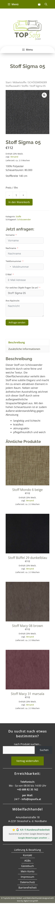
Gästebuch (27, 866)
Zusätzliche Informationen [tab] (24, 349)
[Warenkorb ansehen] (39, 4)
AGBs (27, 860)
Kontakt (27, 855)
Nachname (11, 248)
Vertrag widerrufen (27, 761)
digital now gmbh (31, 900)
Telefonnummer (13, 261)
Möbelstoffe (19, 82)
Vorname (10, 234)
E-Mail (9, 274)
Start (8, 82)
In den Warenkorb (19, 202)
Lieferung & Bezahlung (27, 849)
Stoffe (25, 85)
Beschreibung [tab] (16, 342)
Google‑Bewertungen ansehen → (34, 837)
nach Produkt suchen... (27, 744)
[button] (44, 95)
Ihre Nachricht (12, 300)
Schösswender (24, 219)
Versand (14, 156)
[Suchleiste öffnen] (46, 4)
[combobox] (9, 267)
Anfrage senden (17, 322)
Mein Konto (27, 871)
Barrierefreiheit (27, 887)
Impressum (27, 876)
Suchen (44, 750)
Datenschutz (27, 882)
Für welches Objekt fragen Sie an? (22, 287)
